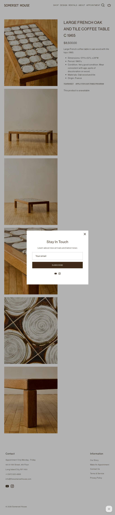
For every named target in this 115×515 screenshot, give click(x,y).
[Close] (85, 234)
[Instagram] (59, 274)
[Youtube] (56, 274)
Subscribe (57, 265)
